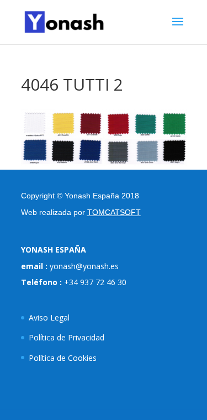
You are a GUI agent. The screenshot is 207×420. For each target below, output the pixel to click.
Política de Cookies (63, 358)
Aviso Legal (49, 317)
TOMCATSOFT (114, 212)
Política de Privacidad (66, 337)
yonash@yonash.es (84, 266)
